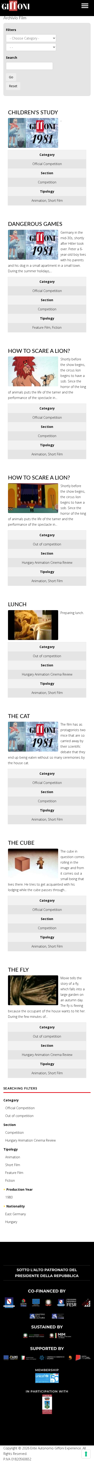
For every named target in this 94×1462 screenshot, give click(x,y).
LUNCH (17, 604)
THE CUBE (21, 843)
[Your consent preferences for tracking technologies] (86, 1454)
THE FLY (18, 970)
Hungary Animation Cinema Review (30, 1140)
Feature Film (14, 1172)
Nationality (15, 1206)
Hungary (11, 1222)
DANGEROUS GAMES (35, 224)
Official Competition (20, 1108)
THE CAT (19, 716)
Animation (12, 1157)
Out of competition (19, 1116)
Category (11, 1100)
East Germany (15, 1214)
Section (9, 1124)
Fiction (10, 1180)
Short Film (12, 1165)
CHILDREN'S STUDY (33, 112)
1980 (9, 1197)
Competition (14, 1132)
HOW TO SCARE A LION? (39, 351)
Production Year (19, 1189)
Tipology (10, 1149)
